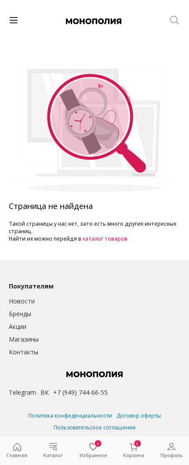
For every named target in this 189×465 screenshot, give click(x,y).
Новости (22, 301)
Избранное (93, 450)
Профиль (171, 455)
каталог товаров (105, 238)
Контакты (23, 352)
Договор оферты (138, 415)
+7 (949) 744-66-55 (80, 392)
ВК (44, 392)
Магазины (24, 339)
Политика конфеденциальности (70, 415)
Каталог (53, 455)
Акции (17, 326)
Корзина (133, 450)
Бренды (20, 314)
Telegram (22, 392)
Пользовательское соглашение (95, 427)
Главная (17, 455)
